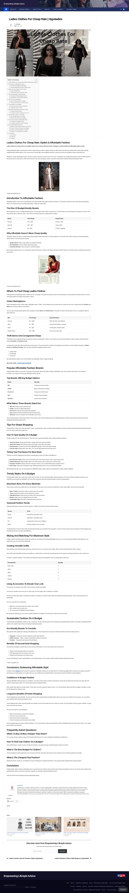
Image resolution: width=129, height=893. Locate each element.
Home (67, 882)
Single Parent (58, 9)
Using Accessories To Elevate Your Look (20, 112)
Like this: (13, 136)
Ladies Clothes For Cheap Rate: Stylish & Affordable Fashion (23, 82)
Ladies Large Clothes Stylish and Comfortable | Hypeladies (76, 832)
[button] (121, 9)
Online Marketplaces (15, 90)
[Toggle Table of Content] (35, 80)
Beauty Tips (37, 9)
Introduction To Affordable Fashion (17, 84)
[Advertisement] (111, 77)
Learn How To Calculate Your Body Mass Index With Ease (100, 886)
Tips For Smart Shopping (14, 99)
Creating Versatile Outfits (16, 111)
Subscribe (62, 851)
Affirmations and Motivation (82, 882)
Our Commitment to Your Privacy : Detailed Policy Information (86, 889)
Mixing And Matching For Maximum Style (18, 109)
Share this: (13, 135)
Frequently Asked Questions (16, 124)
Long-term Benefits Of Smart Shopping (19, 123)
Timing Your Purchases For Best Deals (19, 102)
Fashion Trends (24, 9)
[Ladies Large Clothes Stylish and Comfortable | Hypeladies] (77, 824)
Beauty (90, 882)
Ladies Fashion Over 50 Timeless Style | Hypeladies (26, 858)
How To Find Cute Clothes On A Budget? (20, 128)
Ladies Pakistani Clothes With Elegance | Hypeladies (72, 858)
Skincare (104, 889)
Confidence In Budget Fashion (17, 121)
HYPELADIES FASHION (24, 363)
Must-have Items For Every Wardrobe (19, 106)
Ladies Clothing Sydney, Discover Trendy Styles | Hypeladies (48, 832)
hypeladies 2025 (13, 885)
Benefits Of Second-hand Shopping (18, 118)
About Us (13, 9)
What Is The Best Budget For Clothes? (20, 129)
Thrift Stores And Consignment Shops (19, 92)
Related (13, 138)
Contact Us (72, 886)
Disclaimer (79, 886)
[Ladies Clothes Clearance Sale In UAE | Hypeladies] (20, 824)
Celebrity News (71, 9)
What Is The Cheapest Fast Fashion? (20, 131)
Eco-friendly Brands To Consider (18, 116)
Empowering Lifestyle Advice (14, 4)
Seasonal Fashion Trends (16, 107)
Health (47, 9)
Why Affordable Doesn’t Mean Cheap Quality (20, 87)
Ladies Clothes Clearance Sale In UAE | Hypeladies (17, 832)
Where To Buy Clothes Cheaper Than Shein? (21, 126)
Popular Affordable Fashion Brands (17, 94)
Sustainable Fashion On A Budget (16, 114)
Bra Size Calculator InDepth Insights (117, 882)
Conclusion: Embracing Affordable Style (18, 119)
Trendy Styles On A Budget (15, 104)
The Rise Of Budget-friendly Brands (18, 85)
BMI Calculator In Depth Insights (101, 882)
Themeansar (33, 887)
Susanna (18, 24)
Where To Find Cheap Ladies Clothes (17, 89)
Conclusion (11, 133)
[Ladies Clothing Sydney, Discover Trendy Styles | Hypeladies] (48, 824)
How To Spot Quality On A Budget (18, 101)
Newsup (27, 887)
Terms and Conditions (112, 889)
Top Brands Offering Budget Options (19, 96)
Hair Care (85, 886)
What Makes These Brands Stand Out (19, 97)
